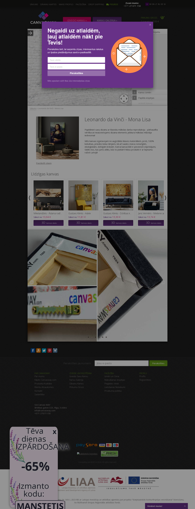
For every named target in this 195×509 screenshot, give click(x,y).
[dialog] (97, 55)
